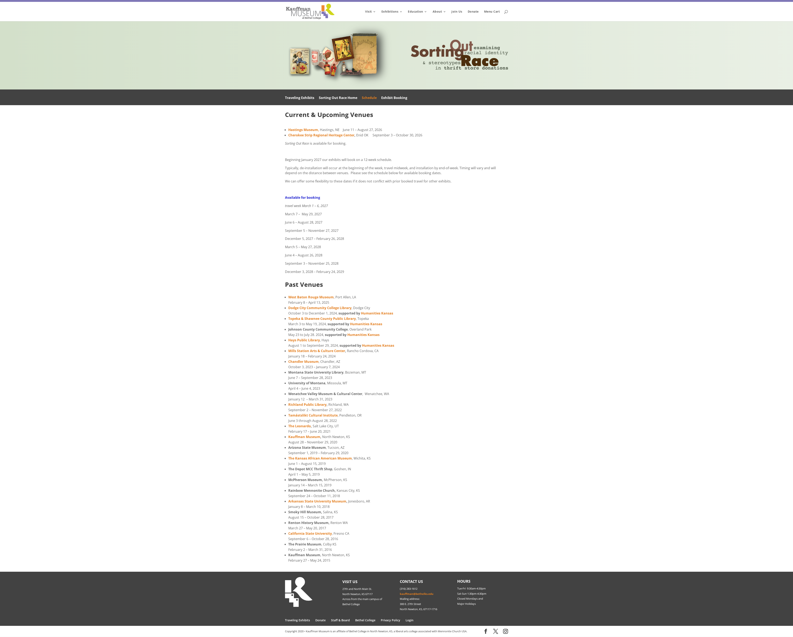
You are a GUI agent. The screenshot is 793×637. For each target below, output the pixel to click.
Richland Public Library (307, 404)
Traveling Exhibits (299, 98)
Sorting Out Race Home (338, 98)
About (437, 11)
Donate (473, 11)
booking (313, 197)
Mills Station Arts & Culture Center (316, 351)
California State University (310, 533)
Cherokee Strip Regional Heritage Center (321, 135)
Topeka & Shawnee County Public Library (322, 318)
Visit (368, 11)
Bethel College (365, 620)
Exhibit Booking (394, 98)
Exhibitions (390, 11)
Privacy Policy (390, 620)
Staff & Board (340, 620)
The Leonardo (299, 426)
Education (415, 11)
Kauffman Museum (304, 437)
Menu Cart (492, 11)
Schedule (369, 98)
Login (409, 620)
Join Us (456, 11)
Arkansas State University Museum (317, 501)
